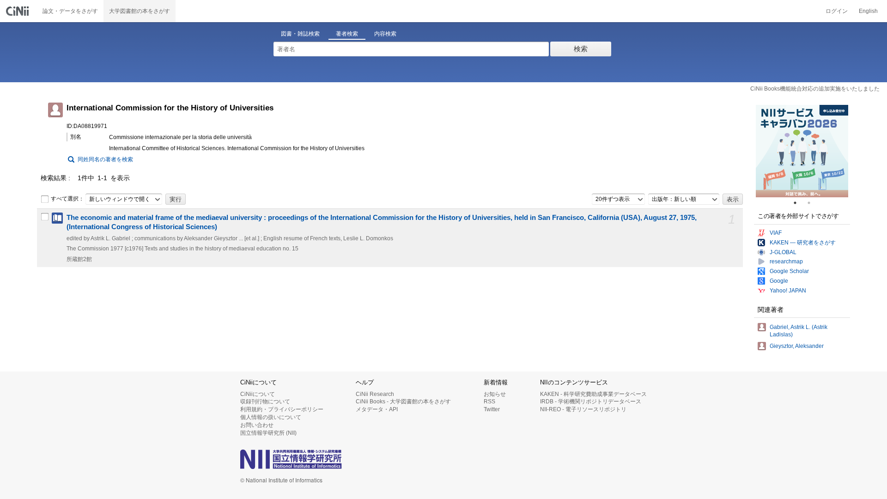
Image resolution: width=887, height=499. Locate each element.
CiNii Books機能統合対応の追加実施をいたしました (815, 88)
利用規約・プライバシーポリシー (281, 409)
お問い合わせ (256, 425)
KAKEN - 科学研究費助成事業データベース (593, 394)
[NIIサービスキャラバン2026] (802, 151)
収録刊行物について (265, 401)
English (868, 11)
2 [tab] (812, 202)
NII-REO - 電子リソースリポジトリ (583, 409)
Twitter (492, 409)
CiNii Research (375, 394)
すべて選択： (67, 198)
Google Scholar (789, 271)
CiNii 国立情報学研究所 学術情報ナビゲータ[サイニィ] (18, 11)
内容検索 (385, 33)
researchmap (786, 261)
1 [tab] (798, 202)
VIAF (776, 233)
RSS (489, 401)
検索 (581, 49)
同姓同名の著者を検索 (105, 159)
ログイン (837, 11)
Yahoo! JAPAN (788, 290)
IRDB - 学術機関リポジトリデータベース (590, 401)
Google (779, 281)
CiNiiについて (257, 394)
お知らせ (495, 394)
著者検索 (347, 33)
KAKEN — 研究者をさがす (803, 242)
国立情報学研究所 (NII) (268, 433)
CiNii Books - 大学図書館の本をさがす (403, 401)
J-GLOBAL (783, 252)
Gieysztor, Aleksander (797, 346)
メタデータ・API (377, 409)
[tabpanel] (802, 151)
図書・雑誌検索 (300, 33)
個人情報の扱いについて (270, 417)
